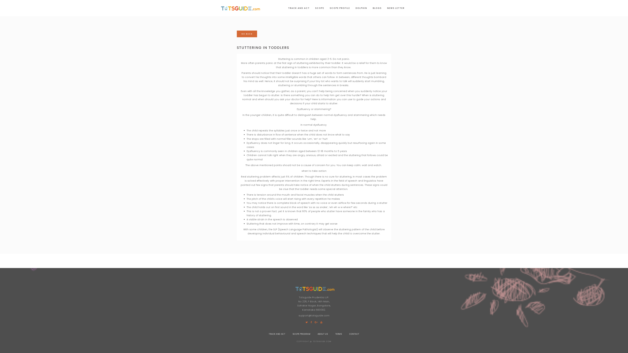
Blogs (377, 8)
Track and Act (299, 8)
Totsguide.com (322, 341)
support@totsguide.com (314, 315)
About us (323, 334)
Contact (354, 334)
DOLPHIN (361, 8)
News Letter (395, 8)
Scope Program (301, 334)
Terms (338, 334)
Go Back (247, 34)
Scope (319, 8)
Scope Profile (340, 8)
